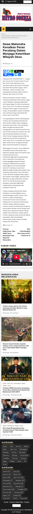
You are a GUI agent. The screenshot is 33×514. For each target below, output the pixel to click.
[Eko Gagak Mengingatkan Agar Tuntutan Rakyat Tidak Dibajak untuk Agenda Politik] (16, 411)
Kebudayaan (23, 449)
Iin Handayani (15, 313)
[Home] (3, 29)
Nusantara (6, 455)
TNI (25, 461)
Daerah (4, 383)
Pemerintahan (17, 383)
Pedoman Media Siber (16, 502)
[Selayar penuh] (30, 264)
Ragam (23, 383)
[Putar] (3, 264)
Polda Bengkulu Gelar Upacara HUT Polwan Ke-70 (23, 232)
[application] (16, 257)
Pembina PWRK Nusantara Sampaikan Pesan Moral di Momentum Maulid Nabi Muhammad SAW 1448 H (16, 390)
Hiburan (26, 446)
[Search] (30, 29)
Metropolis (22, 452)
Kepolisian (6, 452)
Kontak (6, 502)
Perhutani (15, 458)
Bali (12, 157)
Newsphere (28, 510)
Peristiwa (23, 458)
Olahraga (14, 455)
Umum (9, 385)
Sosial (19, 461)
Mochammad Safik (17, 395)
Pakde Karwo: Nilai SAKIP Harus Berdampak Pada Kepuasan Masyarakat (9, 234)
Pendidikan (6, 458)
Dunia (11, 446)
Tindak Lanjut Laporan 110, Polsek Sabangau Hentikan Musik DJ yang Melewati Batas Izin (15, 308)
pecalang (11, 161)
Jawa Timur (10, 383)
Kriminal (14, 452)
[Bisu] (27, 264)
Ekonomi (18, 446)
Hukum (5, 449)
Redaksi (5, 385)
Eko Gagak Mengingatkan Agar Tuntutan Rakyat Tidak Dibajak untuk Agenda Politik (15, 430)
